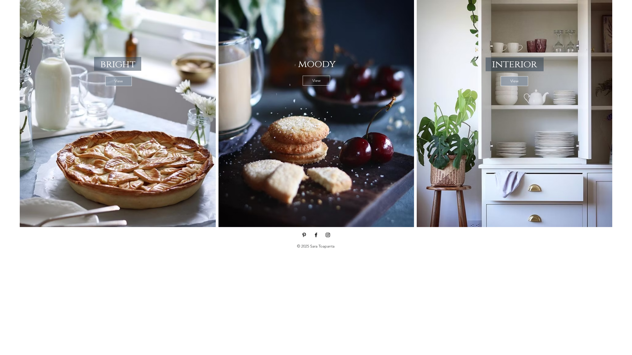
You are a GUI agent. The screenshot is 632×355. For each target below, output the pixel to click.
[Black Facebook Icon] (316, 235)
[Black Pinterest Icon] (304, 235)
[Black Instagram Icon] (328, 235)
